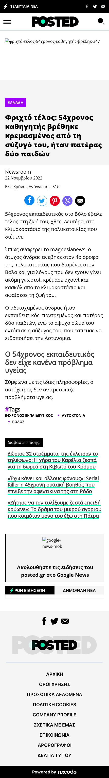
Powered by (44, 771)
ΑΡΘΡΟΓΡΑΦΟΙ (54, 745)
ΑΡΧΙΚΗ (54, 674)
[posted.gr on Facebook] (87, 6)
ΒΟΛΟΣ (18, 421)
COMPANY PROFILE (54, 714)
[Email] (103, 6)
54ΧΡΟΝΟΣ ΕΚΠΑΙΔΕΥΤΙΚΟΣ (29, 415)
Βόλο (81, 213)
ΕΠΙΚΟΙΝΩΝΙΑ (54, 735)
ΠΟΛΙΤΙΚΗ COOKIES (54, 704)
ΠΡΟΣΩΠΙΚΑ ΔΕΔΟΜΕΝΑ (54, 694)
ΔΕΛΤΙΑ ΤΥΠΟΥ (54, 755)
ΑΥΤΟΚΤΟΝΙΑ (73, 415)
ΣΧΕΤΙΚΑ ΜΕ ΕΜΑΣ (54, 725)
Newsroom (18, 171)
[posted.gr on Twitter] (95, 6)
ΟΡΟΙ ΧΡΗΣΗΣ (54, 684)
